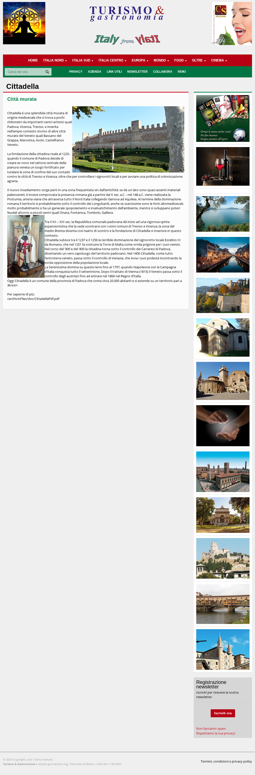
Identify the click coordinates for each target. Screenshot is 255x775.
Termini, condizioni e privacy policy (226, 761)
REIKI (182, 71)
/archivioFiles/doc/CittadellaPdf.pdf (33, 298)
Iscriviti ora (223, 713)
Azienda (94, 71)
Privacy (75, 71)
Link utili (114, 71)
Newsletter (137, 71)
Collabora (162, 71)
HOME (33, 60)
